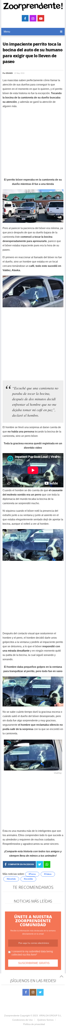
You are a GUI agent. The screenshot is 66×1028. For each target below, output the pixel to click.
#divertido (11, 879)
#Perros (32, 874)
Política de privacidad (34, 1024)
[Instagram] (33, 992)
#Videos (48, 874)
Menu (7, 31)
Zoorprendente (11, 1015)
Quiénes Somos (45, 1020)
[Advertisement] (33, 144)
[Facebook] (25, 992)
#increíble (28, 879)
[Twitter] (40, 992)
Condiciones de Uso (22, 1020)
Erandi (9, 73)
